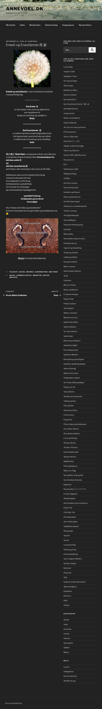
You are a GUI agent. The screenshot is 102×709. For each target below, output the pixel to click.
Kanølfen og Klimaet (72, 192)
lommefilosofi (24, 275)
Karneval (67, 596)
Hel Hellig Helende (71, 109)
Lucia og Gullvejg (70, 438)
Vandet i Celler (69, 71)
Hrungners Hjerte (70, 262)
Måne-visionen (69, 266)
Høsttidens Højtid (70, 345)
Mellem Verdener (70, 313)
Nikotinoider (68, 531)
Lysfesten (67, 280)
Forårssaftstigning (71, 554)
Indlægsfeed (69, 671)
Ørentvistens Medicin (72, 341)
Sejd (65, 577)
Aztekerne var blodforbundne (75, 206)
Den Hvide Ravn (70, 99)
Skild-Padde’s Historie (72, 271)
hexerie (30, 272)
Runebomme (69, 160)
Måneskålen (68, 234)
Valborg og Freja (70, 549)
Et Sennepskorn (70, 132)
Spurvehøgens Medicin (73, 559)
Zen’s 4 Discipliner (71, 522)
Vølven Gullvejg (70, 368)
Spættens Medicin (71, 355)
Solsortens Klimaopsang (73, 225)
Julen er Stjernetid (71, 136)
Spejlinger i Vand (70, 76)
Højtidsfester (69, 461)
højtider (53, 272)
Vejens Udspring (70, 123)
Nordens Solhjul (70, 563)
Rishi (65, 600)
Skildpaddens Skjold (71, 378)
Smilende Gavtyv (70, 243)
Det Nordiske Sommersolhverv (76, 503)
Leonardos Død (70, 545)
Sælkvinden (68, 336)
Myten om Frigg (70, 471)
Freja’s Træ (68, 508)
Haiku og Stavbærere (72, 197)
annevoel (33, 41)
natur (46, 275)
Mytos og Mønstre (71, 290)
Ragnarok (67, 484)
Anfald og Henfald (71, 253)
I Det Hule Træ (69, 512)
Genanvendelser (70, 95)
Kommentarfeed (70, 676)
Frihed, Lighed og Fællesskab (75, 424)
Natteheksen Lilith (71, 169)
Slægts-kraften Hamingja (74, 146)
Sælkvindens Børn (71, 322)
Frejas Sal (67, 573)
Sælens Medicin (70, 327)
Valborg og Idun (70, 401)
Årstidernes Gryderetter (73, 396)
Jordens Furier (69, 113)
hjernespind (41, 272)
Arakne (66, 605)
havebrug (67, 629)
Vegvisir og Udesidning (72, 248)
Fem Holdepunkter (71, 350)
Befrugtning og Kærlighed (74, 359)
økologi (13, 277)
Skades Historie (70, 457)
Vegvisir (67, 535)
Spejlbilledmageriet (71, 526)
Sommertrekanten (71, 187)
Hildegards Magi (70, 174)
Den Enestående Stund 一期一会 (76, 104)
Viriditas (67, 178)
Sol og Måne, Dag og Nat (73, 475)
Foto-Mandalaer (70, 517)
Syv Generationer (70, 331)
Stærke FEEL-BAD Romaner (75, 155)
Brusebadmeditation (72, 433)
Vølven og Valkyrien (71, 150)
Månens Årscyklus (71, 373)
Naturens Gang (51, 25)
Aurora (66, 540)
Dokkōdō (67, 229)
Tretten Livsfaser (70, 211)
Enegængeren (68, 25)
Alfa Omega (68, 85)
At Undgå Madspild (71, 215)
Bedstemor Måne (70, 90)
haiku (22, 272)
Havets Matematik (71, 452)
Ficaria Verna (69, 415)
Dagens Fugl (68, 299)
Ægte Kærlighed (70, 587)
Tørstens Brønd (70, 443)
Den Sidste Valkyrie (71, 429)
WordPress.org (70, 681)
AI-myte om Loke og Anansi (75, 127)
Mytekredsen (34, 25)
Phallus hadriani (70, 304)
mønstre (37, 275)
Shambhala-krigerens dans (74, 238)
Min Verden (10, 25)
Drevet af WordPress (13, 703)
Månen (66, 652)
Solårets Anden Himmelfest (74, 582)
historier (67, 638)
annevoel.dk (25, 8)
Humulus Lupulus (70, 183)
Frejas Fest (68, 420)
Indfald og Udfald (70, 257)
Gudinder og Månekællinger (74, 364)
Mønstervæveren (70, 317)
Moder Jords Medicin (72, 118)
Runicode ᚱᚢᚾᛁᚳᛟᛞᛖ (71, 141)
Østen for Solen (70, 285)
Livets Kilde (68, 67)
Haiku (22, 25)
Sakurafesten (69, 392)
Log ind (66, 667)
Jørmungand (69, 308)
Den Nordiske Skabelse (73, 480)
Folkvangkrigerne (70, 466)
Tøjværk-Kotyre (85, 25)
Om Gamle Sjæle (70, 81)
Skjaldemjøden (69, 498)
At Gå (66, 276)
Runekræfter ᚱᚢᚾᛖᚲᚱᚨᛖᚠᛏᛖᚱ (75, 489)
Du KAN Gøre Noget (72, 201)
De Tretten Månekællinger (74, 382)
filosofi (13, 272)
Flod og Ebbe (69, 406)
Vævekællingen (70, 220)
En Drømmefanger (71, 294)
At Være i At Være (71, 447)
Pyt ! (65, 164)
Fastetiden (68, 591)
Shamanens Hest (70, 410)
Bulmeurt (67, 568)
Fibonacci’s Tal (69, 387)
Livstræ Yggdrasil (70, 494)
